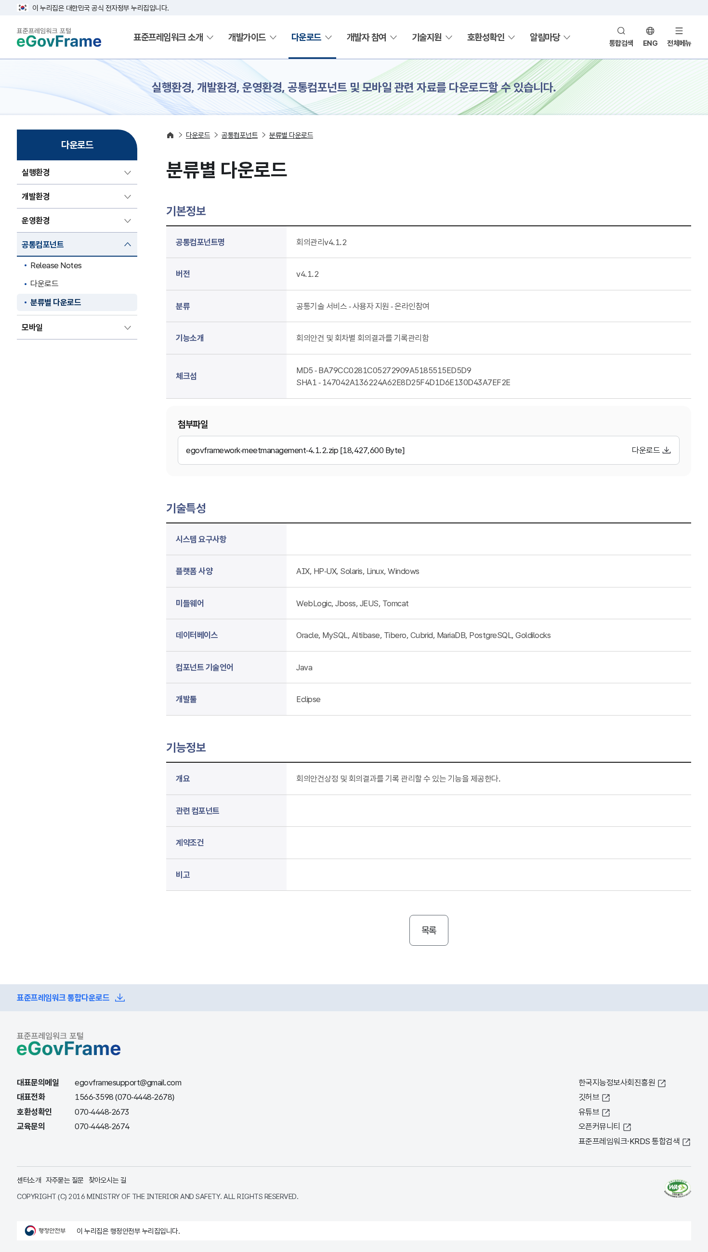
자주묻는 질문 (65, 1180)
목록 (428, 930)
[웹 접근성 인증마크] (677, 1188)
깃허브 (589, 1096)
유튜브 (589, 1111)
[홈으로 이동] (170, 135)
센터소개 (29, 1180)
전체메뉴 (679, 43)
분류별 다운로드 (55, 302)
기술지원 (427, 37)
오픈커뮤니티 (599, 1126)
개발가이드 (247, 37)
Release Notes (56, 265)
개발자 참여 (366, 37)
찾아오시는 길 (108, 1180)
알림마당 (545, 37)
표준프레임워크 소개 (168, 37)
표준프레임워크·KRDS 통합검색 (629, 1141)
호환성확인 (486, 37)
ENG (650, 43)
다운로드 (306, 37)
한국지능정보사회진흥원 (617, 1082)
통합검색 (621, 43)
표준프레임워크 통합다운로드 (63, 997)
